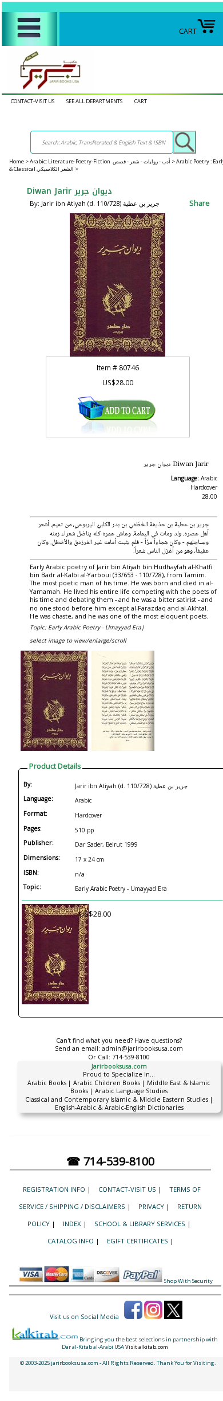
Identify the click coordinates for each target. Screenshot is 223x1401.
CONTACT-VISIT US (32, 101)
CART (188, 31)
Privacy (151, 1206)
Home (16, 161)
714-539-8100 (131, 1057)
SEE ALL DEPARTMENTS (94, 101)
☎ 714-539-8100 (110, 1161)
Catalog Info (70, 1240)
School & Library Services (139, 1223)
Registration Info (54, 1189)
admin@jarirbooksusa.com (142, 1048)
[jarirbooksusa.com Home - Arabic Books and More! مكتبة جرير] (47, 89)
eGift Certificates (137, 1240)
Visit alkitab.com (146, 1347)
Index (72, 1223)
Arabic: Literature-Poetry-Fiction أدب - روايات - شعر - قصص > (103, 161)
